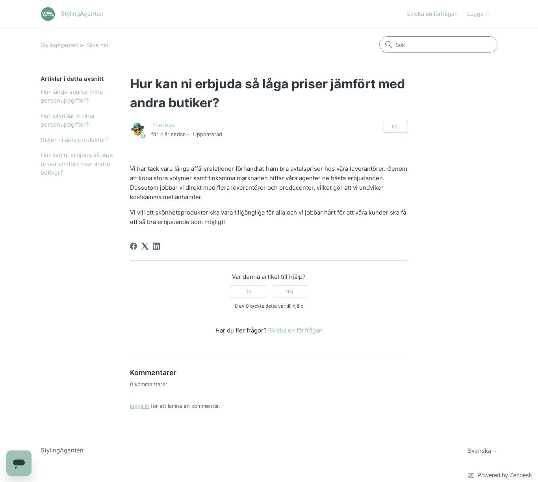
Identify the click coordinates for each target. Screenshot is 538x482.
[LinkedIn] (156, 246)
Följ (396, 126)
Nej (289, 291)
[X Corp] (144, 246)
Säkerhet (98, 45)
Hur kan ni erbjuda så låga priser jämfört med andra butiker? (77, 163)
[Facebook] (133, 246)
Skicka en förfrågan (432, 13)
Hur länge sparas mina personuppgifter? (72, 96)
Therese (163, 125)
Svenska (480, 450)
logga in (139, 406)
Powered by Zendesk (504, 475)
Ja (248, 291)
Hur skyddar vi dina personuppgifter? (67, 120)
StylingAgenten (59, 45)
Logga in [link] (478, 13)
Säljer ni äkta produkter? (75, 140)
